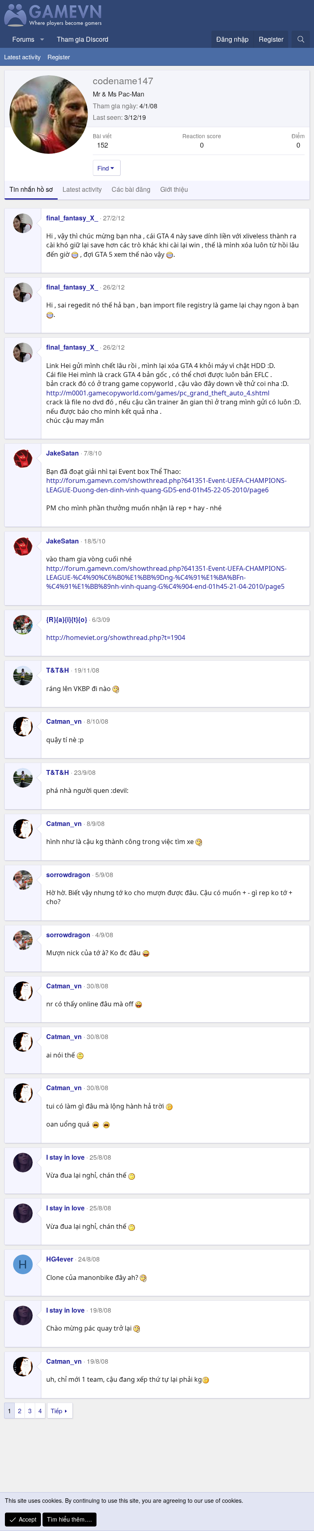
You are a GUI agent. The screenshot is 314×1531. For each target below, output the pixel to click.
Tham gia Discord (82, 39)
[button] (42, 39)
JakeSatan (62, 453)
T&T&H (57, 670)
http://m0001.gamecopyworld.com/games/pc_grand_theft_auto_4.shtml (157, 392)
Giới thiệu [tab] (174, 189)
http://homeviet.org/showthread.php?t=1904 (115, 637)
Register (58, 56)
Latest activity (22, 56)
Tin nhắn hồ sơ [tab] (31, 189)
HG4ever (59, 1259)
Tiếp (56, 1410)
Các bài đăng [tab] (131, 189)
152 (102, 144)
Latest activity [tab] (82, 189)
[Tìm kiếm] (301, 39)
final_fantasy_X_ (72, 217)
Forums (23, 39)
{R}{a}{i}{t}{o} (66, 619)
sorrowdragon (68, 874)
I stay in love (65, 1157)
